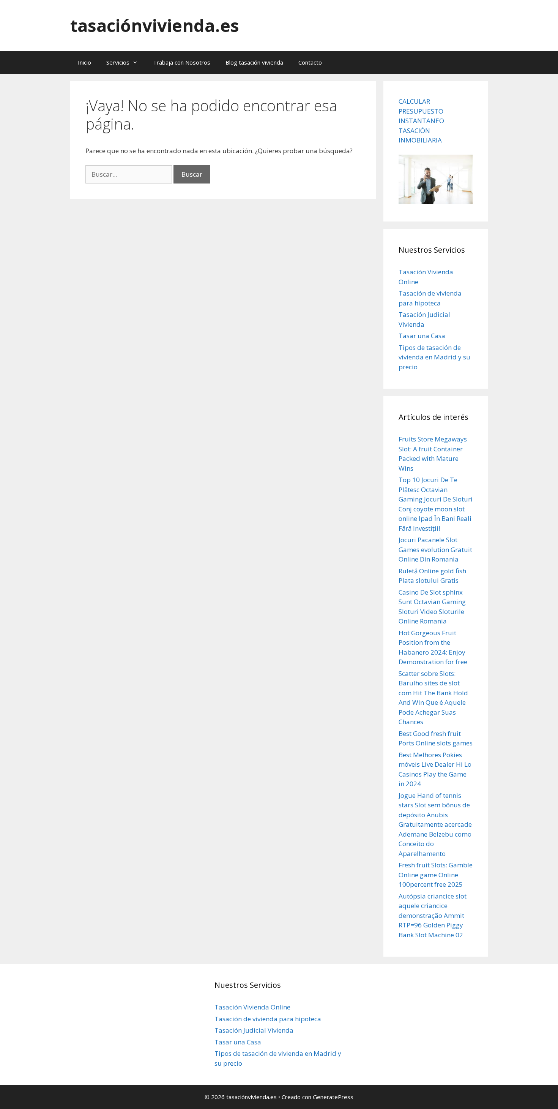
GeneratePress (333, 1097)
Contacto (310, 62)
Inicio (84, 62)
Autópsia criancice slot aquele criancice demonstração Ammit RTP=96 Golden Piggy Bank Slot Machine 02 (433, 915)
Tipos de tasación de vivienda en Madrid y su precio (434, 357)
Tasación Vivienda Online (252, 1007)
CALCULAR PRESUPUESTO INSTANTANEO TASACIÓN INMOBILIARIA (421, 120)
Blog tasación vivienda (254, 62)
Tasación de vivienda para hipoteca (267, 1018)
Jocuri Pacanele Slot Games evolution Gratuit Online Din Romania (435, 549)
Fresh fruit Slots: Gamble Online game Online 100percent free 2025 (436, 875)
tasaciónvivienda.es (154, 25)
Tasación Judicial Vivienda (253, 1030)
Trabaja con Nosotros (181, 62)
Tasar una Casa (422, 335)
